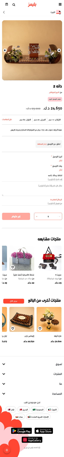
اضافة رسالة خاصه (55, 175)
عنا (60, 384)
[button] (60, 5)
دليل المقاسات (7, 119)
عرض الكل (13, 301)
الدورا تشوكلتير (54, 92)
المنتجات (57, 374)
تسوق (59, 364)
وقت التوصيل (56, 166)
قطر (12, 409)
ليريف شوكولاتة (54, 278)
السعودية (39, 409)
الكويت (54, 409)
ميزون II (58, 274)
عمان (20, 417)
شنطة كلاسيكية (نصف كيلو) (23, 274)
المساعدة (57, 394)
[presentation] (5, 50)
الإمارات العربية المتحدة (39, 417)
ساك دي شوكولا (26, 278)
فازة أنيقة (57, 336)
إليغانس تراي (29, 336)
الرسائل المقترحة (56, 199)
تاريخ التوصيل (56, 156)
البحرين (25, 409)
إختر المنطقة (42, 144)
